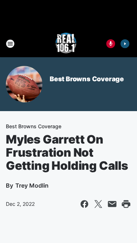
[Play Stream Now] (125, 43)
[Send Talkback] (110, 43)
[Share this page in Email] (112, 204)
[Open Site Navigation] (10, 43)
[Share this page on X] (98, 204)
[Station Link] (66, 43)
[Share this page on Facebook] (84, 204)
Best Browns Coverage (87, 79)
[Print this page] (126, 204)
